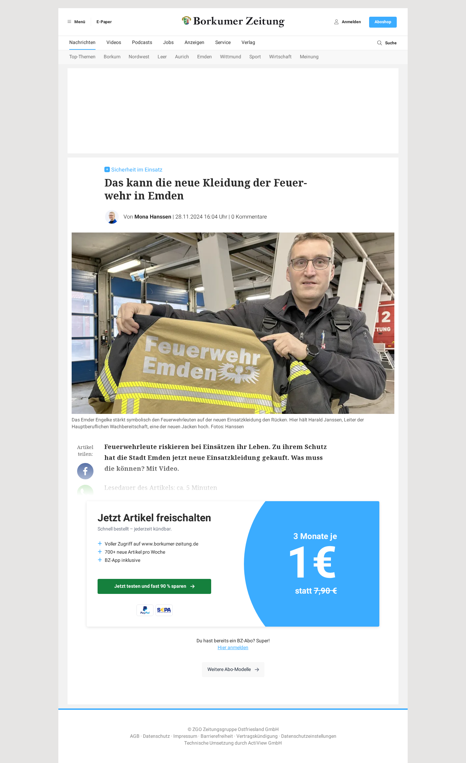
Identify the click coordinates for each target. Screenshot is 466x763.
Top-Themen (82, 56)
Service (223, 42)
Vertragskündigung (257, 736)
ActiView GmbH (265, 743)
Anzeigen (194, 42)
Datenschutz (156, 736)
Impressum (185, 736)
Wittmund (230, 56)
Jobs (168, 42)
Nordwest (139, 56)
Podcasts (142, 42)
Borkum (112, 56)
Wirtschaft (280, 56)
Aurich (182, 56)
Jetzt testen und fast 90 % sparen (150, 586)
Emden (204, 56)
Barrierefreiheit (217, 736)
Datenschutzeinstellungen (308, 736)
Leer (162, 56)
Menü (79, 22)
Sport (255, 56)
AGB (135, 736)
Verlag (248, 42)
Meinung (309, 56)
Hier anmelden (233, 647)
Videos (113, 42)
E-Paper (104, 22)
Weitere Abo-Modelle (229, 669)
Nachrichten (82, 42)
